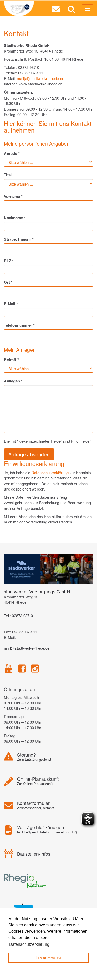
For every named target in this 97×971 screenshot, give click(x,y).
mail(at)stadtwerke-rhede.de (40, 78)
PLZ (9, 261)
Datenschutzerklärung (50, 472)
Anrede (12, 153)
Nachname (15, 218)
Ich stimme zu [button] (48, 958)
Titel (8, 175)
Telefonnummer (19, 325)
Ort (8, 282)
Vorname (13, 196)
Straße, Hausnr (19, 239)
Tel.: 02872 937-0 (18, 615)
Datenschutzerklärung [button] (29, 944)
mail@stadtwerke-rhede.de (26, 648)
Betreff (11, 359)
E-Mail (11, 304)
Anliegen (13, 381)
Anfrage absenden (29, 454)
